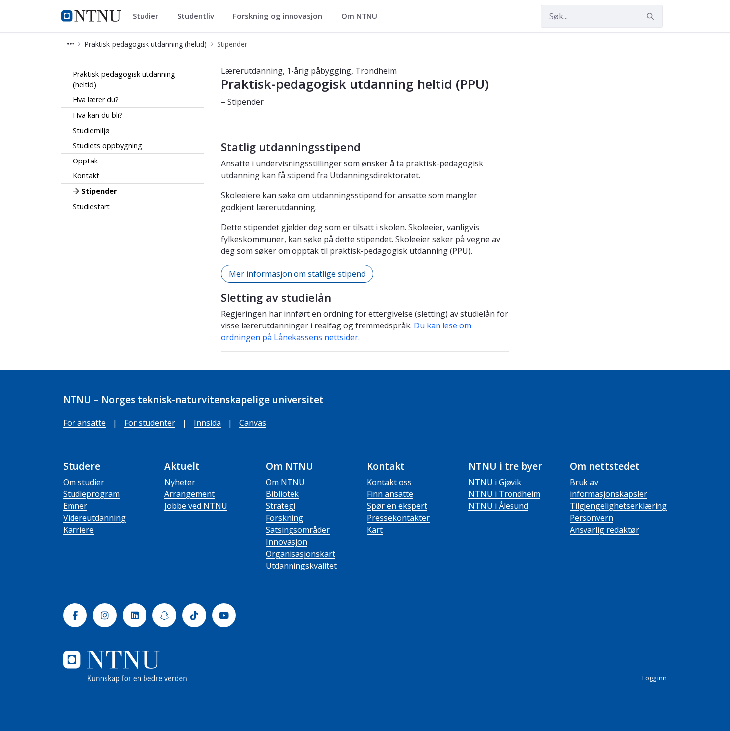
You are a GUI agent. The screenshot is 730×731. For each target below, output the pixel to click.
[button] (70, 44)
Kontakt (86, 175)
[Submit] (651, 16)
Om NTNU (285, 482)
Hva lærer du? (96, 99)
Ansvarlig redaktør (604, 529)
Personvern (591, 517)
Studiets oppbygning (107, 145)
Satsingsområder (298, 529)
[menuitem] (149, 16)
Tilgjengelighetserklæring (618, 505)
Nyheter (179, 482)
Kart (375, 529)
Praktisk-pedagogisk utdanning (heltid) (124, 79)
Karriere (78, 529)
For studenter (149, 422)
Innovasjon (286, 541)
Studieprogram (91, 493)
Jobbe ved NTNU (195, 505)
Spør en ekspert (397, 505)
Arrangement (189, 493)
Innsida (207, 422)
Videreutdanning (94, 517)
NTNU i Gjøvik (494, 482)
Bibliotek (282, 493)
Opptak (85, 160)
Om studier (83, 482)
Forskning (284, 517)
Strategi (280, 505)
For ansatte (84, 422)
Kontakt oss (389, 482)
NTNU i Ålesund (498, 505)
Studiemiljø (91, 130)
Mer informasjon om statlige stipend (297, 273)
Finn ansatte (390, 493)
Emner (75, 505)
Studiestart (91, 206)
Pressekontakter (398, 517)
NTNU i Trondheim (504, 493)
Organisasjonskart (300, 553)
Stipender (99, 191)
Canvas (252, 422)
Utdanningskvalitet (301, 565)
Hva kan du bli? (98, 115)
